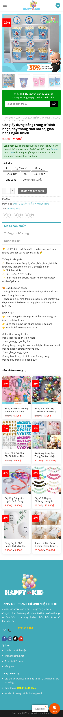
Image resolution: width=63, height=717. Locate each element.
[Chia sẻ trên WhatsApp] (5, 215)
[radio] (7, 168)
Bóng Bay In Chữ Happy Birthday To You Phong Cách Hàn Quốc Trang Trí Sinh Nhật (15, 545)
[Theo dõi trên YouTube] (20, 638)
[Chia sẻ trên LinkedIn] (32, 215)
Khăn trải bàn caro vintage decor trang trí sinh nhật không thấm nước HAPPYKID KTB (46, 545)
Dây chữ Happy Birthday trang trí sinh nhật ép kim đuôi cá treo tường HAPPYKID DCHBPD (46, 500)
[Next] (55, 40)
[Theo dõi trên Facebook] (4, 638)
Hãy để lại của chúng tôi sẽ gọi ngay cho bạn (33, 95)
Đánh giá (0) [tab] (12, 241)
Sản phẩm (10, 666)
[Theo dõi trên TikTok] (15, 638)
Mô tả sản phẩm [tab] (15, 226)
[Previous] (8, 40)
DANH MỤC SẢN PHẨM (27, 117)
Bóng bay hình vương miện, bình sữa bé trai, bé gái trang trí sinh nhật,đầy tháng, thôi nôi (16, 410)
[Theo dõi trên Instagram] (9, 638)
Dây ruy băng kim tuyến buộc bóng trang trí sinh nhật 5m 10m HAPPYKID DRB (15, 500)
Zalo (11, 152)
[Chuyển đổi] (4, 630)
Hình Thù (7, 163)
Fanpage (54, 149)
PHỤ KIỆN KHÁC (17, 120)
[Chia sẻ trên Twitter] (16, 215)
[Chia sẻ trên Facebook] (10, 215)
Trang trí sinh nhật (14, 655)
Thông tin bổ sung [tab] (16, 233)
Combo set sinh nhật (15, 650)
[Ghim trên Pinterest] (27, 215)
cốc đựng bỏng (13, 208)
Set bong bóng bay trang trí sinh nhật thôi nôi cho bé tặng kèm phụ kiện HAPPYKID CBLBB (46, 455)
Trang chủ (7, 117)
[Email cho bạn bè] (21, 215)
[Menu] (4, 5)
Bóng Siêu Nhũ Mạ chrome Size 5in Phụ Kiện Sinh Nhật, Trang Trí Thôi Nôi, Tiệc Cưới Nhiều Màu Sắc (46, 410)
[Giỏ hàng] (58, 5)
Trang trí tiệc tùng (14, 661)
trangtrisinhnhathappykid (28, 693)
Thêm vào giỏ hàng (32, 190)
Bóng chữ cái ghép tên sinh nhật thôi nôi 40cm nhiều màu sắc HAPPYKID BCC (16, 455)
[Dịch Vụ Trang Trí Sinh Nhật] (31, 5)
